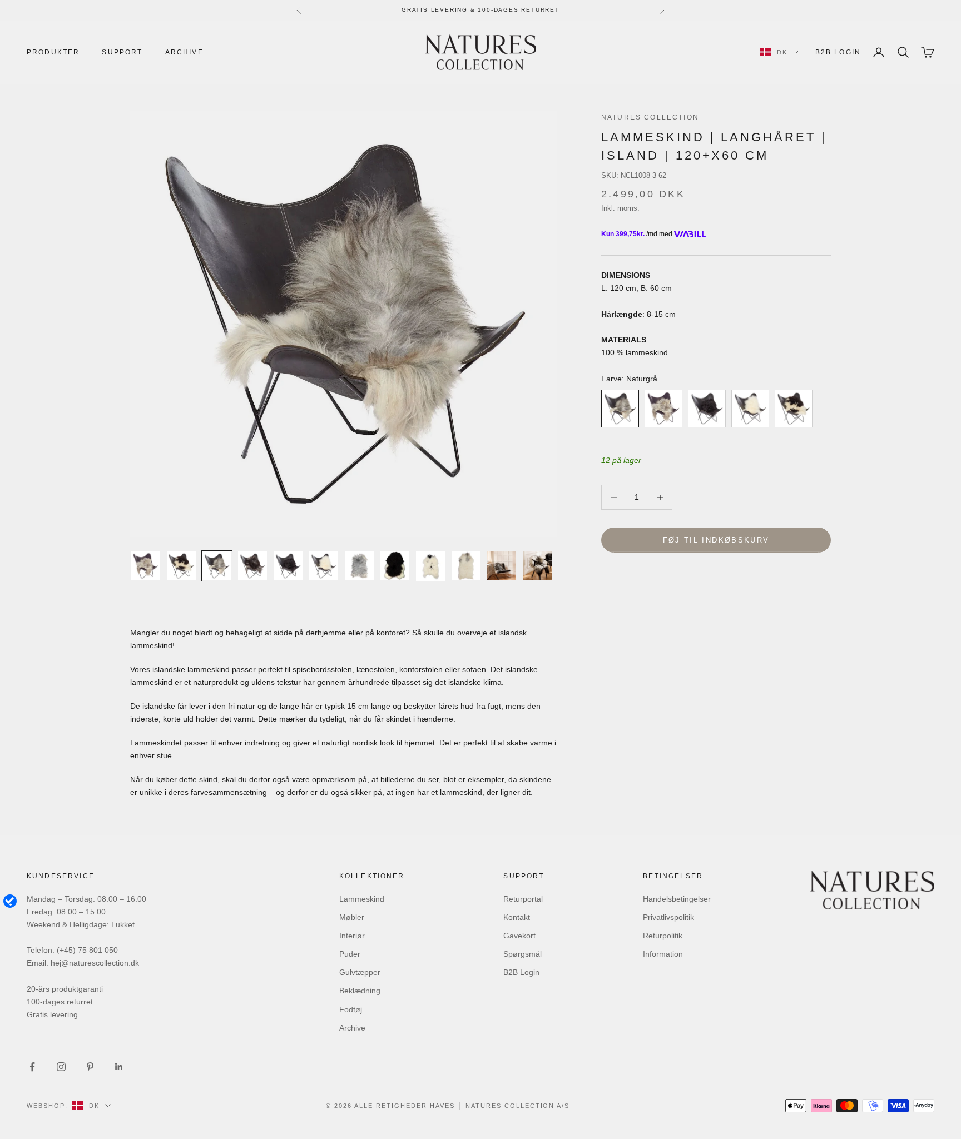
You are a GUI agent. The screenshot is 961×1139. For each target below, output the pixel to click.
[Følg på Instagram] (61, 1066)
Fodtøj (350, 1009)
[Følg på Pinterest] (90, 1066)
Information (663, 953)
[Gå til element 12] (537, 565)
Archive (184, 52)
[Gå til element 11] (501, 565)
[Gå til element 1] (145, 565)
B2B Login (838, 52)
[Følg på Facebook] (32, 1066)
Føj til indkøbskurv (716, 540)
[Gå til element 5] (288, 565)
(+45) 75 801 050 (87, 950)
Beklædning (359, 990)
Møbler (351, 917)
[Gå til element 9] (430, 565)
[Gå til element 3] (216, 565)
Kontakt (516, 917)
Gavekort (519, 935)
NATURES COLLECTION (650, 117)
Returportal (523, 898)
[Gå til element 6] (323, 565)
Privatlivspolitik (668, 917)
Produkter (53, 52)
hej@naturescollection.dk (95, 962)
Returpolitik (662, 935)
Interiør (352, 935)
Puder (349, 953)
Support (122, 52)
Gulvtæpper (359, 972)
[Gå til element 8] (394, 565)
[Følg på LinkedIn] (119, 1066)
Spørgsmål (522, 953)
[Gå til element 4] (252, 565)
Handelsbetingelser (677, 898)
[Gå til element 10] (466, 565)
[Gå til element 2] (181, 565)
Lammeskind (361, 898)
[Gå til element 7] (359, 565)
